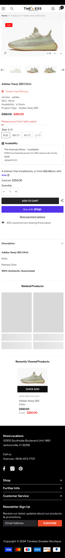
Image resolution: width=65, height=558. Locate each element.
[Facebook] (4, 469)
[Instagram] (12, 469)
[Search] (12, 9)
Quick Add (32, 389)
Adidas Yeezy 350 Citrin (29, 402)
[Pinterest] (21, 469)
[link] (17, 337)
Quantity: (7, 185)
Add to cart (30, 200)
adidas (16, 97)
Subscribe (50, 523)
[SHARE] (61, 200)
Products (15, 15)
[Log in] (53, 8)
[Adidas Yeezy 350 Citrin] (32, 377)
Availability (11, 143)
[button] (55, 53)
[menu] (3, 8)
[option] (32, 37)
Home (4, 15)
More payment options (32, 216)
